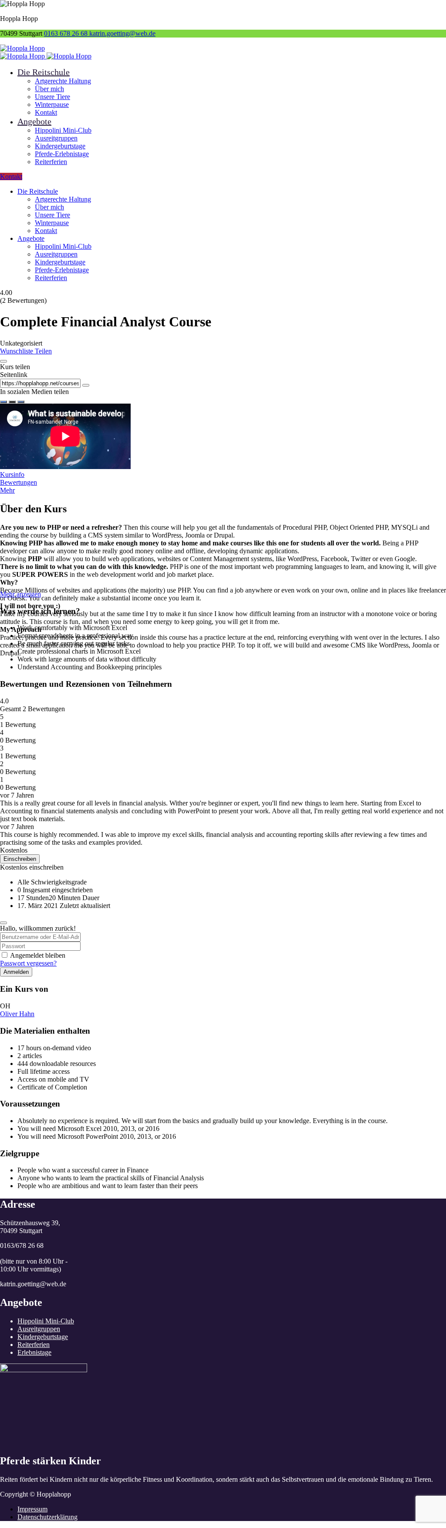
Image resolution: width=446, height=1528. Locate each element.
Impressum (32, 1509)
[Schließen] (3, 361)
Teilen (43, 351)
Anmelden (16, 972)
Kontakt (46, 112)
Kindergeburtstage (60, 146)
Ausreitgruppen (56, 138)
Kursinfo (12, 474)
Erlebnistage (34, 1352)
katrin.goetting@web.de (122, 33)
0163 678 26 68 (66, 33)
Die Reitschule (43, 72)
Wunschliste (17, 351)
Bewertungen (18, 482)
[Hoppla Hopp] (22, 48)
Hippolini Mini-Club (63, 130)
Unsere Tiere (52, 96)
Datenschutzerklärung (47, 1517)
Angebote (34, 121)
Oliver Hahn (17, 1014)
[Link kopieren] (85, 385)
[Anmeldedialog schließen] (3, 923)
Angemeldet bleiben (37, 955)
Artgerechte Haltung (63, 81)
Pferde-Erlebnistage (62, 154)
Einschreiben (19, 859)
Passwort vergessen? (28, 963)
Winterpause (52, 104)
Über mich (49, 89)
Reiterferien (51, 161)
